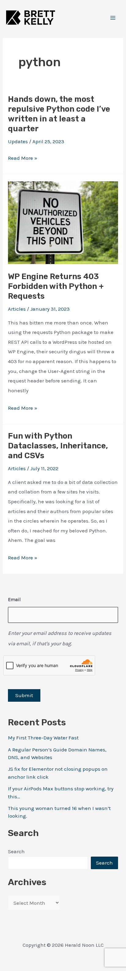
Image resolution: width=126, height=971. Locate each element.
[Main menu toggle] (113, 18)
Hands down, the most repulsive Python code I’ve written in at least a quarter (59, 113)
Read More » (22, 159)
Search (16, 851)
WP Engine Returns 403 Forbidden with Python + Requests (56, 286)
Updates (18, 141)
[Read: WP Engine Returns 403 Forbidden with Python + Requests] (63, 222)
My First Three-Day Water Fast (43, 738)
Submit (24, 695)
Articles (17, 309)
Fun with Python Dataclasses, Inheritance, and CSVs (58, 445)
